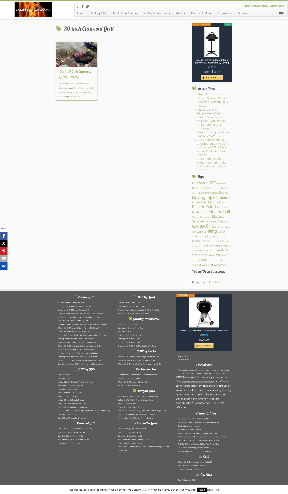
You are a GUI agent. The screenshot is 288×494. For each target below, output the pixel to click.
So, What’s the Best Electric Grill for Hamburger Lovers (79, 317)
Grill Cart (218, 227)
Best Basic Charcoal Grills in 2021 (70, 436)
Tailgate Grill (223, 255)
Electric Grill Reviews (201, 217)
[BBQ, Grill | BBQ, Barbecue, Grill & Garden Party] (33, 9)
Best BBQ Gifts (63, 375)
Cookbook (220, 202)
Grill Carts (226, 227)
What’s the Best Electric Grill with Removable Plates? (78, 328)
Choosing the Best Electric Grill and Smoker (75, 306)
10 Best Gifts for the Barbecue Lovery (72, 404)
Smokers (224, 13)
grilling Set (222, 237)
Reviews (221, 250)
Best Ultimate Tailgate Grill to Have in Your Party (136, 414)
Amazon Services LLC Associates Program (197, 382)
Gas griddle (211, 221)
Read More (213, 489)
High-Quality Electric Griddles (189, 430)
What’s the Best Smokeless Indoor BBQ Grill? (195, 462)
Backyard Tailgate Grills (127, 404)
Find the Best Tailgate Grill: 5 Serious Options (135, 418)
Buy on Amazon (213, 77)
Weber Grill (220, 264)
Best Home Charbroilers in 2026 (130, 436)
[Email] (4, 258)
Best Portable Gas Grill (186, 480)
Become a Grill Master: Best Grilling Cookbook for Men (138, 357)
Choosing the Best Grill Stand (129, 339)
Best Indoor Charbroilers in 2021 (130, 432)
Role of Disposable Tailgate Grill (130, 407)
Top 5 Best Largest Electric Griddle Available (195, 451)
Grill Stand (211, 241)
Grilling (75, 92)
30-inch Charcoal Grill (83, 88)
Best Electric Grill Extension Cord (130, 335)
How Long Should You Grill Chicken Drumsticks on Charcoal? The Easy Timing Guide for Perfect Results (212, 147)
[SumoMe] (4, 266)
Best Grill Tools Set (125, 332)
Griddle (198, 226)
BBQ (213, 182)
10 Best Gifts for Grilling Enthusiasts (71, 400)
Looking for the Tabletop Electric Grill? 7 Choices (76, 339)
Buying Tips (203, 197)
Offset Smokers (82, 84)
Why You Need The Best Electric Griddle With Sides (198, 433)
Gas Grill (224, 221)
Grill (210, 226)
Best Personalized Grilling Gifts (69, 393)
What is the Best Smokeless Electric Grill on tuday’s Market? (81, 314)
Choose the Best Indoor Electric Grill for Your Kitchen (78, 353)
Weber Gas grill (202, 264)
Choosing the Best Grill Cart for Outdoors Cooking (137, 346)
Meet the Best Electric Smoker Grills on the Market (137, 375)
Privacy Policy (183, 360)
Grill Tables (223, 241)
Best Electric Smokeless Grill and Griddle (193, 419)
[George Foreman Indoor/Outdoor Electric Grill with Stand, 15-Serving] (212, 42)
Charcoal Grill (65, 92)
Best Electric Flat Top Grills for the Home (133, 314)
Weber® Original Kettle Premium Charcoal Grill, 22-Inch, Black (204, 331)
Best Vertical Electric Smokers (129, 386)
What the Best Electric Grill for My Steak (73, 321)
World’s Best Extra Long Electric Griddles (193, 448)
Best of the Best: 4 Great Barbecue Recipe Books (136, 360)
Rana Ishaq (86, 92)
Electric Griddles (201, 13)
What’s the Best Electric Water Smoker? (133, 382)
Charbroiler (223, 198)
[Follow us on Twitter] (88, 6)
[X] (4, 243)
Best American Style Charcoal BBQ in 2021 (74, 440)
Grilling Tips (198, 240)
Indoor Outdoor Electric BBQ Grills (71, 303)
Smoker (198, 255)
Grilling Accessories (156, 13)
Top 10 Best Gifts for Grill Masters (70, 386)
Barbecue (200, 183)
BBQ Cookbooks (201, 187)
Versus (207, 259)
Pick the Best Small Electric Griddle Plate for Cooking (198, 444)
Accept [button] (202, 490)
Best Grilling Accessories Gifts (69, 389)
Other (242, 13)
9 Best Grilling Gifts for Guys (68, 396)
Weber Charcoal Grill (221, 260)
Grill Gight (197, 231)
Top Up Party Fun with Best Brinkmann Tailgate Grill (138, 396)
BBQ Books (222, 183)
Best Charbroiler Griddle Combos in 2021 (133, 440)
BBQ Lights (218, 187)
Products (63, 88)
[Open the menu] (281, 14)
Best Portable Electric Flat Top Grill (131, 306)
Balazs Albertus (216, 282)
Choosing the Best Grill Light (129, 342)
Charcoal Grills (68, 84)
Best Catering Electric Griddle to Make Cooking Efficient (199, 440)
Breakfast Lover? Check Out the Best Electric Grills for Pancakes (82, 324)
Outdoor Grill (197, 246)
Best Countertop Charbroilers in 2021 (132, 429)
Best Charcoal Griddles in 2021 (69, 443)
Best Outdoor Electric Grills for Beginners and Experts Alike (80, 364)
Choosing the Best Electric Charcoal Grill (73, 310)
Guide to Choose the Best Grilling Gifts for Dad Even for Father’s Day (84, 411)
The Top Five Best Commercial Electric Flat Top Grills (138, 310)
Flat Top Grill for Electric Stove (129, 303)
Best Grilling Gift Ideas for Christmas (72, 418)
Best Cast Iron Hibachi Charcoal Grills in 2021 (75, 429)
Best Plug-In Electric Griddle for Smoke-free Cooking (198, 422)
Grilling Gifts (98, 13)
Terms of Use (183, 356)
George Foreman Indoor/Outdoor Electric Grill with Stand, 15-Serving (212, 61)
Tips (194, 260)
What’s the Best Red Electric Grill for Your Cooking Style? (79, 346)
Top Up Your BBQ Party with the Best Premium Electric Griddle (202, 437)
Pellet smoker (209, 251)
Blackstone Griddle (124, 13)
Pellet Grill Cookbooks (212, 246)
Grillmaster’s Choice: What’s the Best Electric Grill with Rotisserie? (83, 335)
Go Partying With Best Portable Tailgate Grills (135, 400)
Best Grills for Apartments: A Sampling (193, 466)
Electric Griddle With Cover (188, 426)
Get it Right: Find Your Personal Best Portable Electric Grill (80, 360)
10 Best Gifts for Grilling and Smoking (72, 407)
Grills (179, 13)
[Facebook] (4, 236)
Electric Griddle (205, 206)
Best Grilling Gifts (64, 378)
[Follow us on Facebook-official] (83, 6)
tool (198, 260)
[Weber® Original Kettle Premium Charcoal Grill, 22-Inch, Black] (204, 312)
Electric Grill (219, 211)
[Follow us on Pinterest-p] (79, 6)
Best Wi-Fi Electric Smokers (129, 378)
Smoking (210, 255)
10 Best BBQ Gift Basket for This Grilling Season (76, 382)
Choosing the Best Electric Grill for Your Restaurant (77, 357)
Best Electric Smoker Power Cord (130, 328)
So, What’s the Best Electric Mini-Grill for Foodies (77, 350)
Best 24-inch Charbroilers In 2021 (130, 443)
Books (81, 13)
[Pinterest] (4, 251)
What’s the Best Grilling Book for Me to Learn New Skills (139, 364)
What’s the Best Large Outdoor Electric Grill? (75, 332)
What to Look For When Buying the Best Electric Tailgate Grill (142, 411)
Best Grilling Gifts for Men (68, 414)
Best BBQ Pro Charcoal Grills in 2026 (71, 432)
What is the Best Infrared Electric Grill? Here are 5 (77, 342)
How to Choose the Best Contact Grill (192, 469)
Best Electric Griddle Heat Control (131, 324)
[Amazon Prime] (212, 66)
